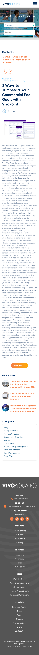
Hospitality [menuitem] (19, 555)
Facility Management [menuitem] (20, 591)
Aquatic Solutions (8, 79)
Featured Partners (12, 450)
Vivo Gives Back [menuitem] (19, 623)
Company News (11, 431)
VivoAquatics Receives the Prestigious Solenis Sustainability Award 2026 (23, 384)
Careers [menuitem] (19, 619)
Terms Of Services (13, 646)
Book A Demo (19, 365)
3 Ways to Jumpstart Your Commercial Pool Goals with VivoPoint (17, 60)
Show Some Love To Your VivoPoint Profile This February (22, 396)
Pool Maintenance (12, 453)
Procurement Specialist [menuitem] (19, 583)
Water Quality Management (16, 447)
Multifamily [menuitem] (19, 559)
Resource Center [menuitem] (19, 607)
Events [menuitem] (19, 627)
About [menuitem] (19, 615)
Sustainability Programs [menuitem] (19, 595)
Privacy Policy (27, 646)
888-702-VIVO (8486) (21, 498)
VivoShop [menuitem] (19, 543)
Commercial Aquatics (10, 81)
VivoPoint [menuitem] (19, 535)
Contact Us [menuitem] (19, 631)
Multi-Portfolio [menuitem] (19, 579)
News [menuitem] (19, 611)
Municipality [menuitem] (19, 567)
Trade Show (9, 443)
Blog (23, 81)
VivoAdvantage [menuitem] (19, 531)
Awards (7, 440)
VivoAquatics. (19, 644)
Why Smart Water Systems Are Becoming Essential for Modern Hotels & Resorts (23, 408)
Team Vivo (12, 111)
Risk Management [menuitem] (19, 587)
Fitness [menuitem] (19, 563)
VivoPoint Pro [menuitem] (19, 539)
